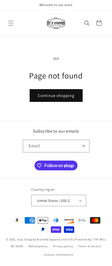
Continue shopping (56, 95)
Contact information (58, 254)
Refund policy (38, 246)
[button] (11, 23)
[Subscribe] (83, 146)
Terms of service (89, 246)
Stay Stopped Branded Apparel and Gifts (45, 239)
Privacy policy (63, 246)
